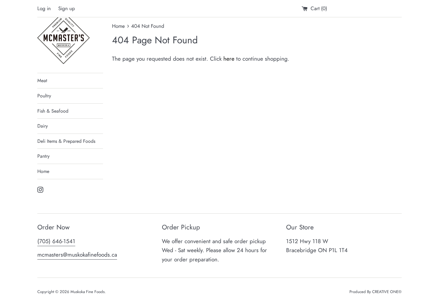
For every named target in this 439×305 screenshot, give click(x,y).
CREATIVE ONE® (387, 292)
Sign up (66, 8)
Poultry (44, 95)
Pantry (43, 156)
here (228, 59)
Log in (44, 8)
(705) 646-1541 (56, 241)
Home (43, 171)
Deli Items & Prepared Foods (66, 141)
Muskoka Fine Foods (87, 292)
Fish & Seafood (52, 111)
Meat (42, 80)
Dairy (42, 125)
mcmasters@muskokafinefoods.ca (77, 255)
